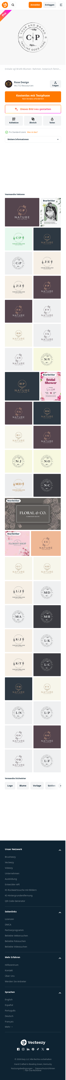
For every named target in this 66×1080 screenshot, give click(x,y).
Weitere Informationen (18, 137)
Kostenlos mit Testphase (33, 97)
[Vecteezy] (5, 5)
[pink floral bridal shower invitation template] (15, 564)
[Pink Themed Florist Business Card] (17, 793)
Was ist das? (32, 132)
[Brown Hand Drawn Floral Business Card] (32, 764)
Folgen (55, 85)
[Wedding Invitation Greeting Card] (15, 240)
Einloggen (49, 5)
